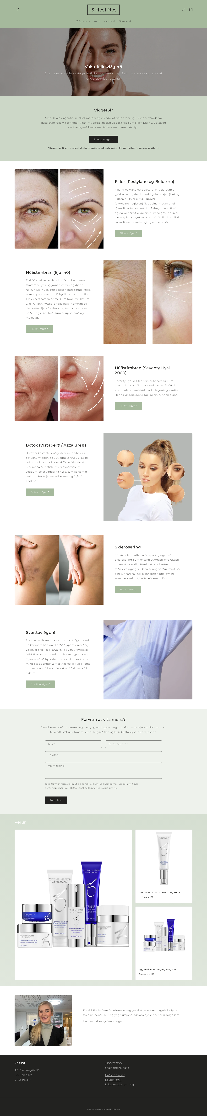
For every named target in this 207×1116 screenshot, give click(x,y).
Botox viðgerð (40, 492)
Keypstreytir (113, 1079)
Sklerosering (128, 589)
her (116, 787)
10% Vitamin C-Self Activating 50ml (159, 892)
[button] (18, 9)
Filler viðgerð (128, 233)
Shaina (98, 1109)
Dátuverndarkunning (119, 1084)
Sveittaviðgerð (40, 684)
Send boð (56, 800)
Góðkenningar (115, 1075)
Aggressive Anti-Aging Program (157, 969)
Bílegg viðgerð (103, 139)
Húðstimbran (39, 328)
